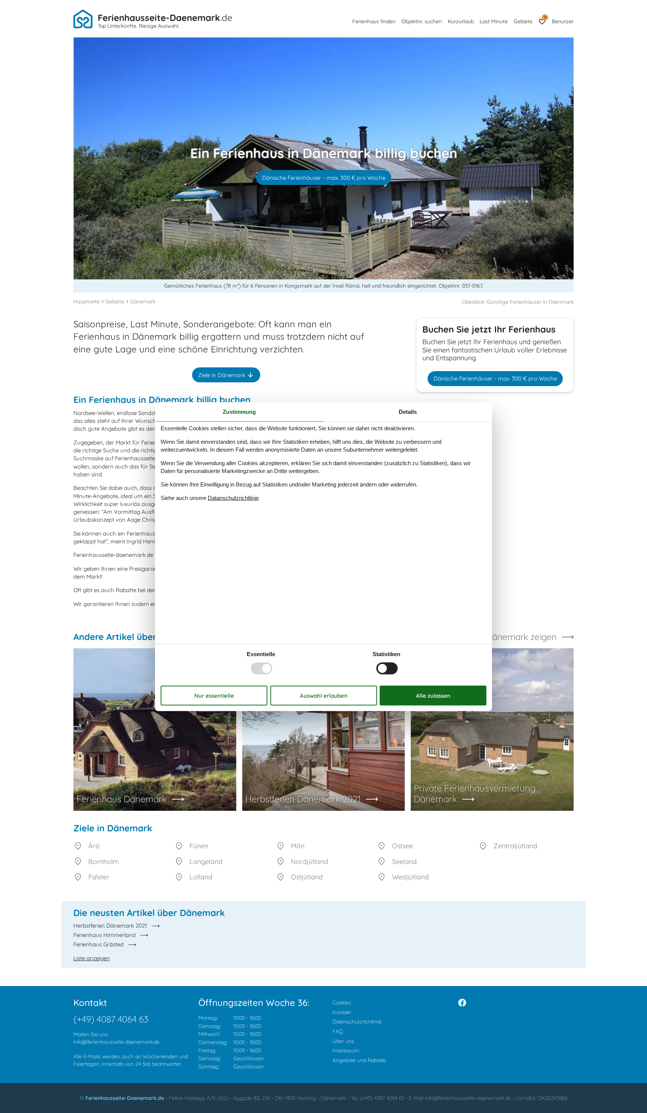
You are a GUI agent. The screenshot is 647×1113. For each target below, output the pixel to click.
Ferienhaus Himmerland (104, 934)
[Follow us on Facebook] (462, 1002)
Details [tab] (408, 412)
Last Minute (494, 21)
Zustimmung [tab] (239, 412)
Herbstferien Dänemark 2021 (110, 925)
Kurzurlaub (461, 21)
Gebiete (523, 21)
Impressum (345, 1050)
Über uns (343, 1041)
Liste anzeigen (91, 958)
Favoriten (545, 17)
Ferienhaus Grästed (98, 944)
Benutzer (563, 21)
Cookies (341, 1002)
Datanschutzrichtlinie (233, 497)
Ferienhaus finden (373, 21)
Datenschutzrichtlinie (357, 1021)
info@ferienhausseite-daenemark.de (116, 1041)
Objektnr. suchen (421, 21)
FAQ (337, 1031)
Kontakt (341, 1012)
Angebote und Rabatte (359, 1060)
